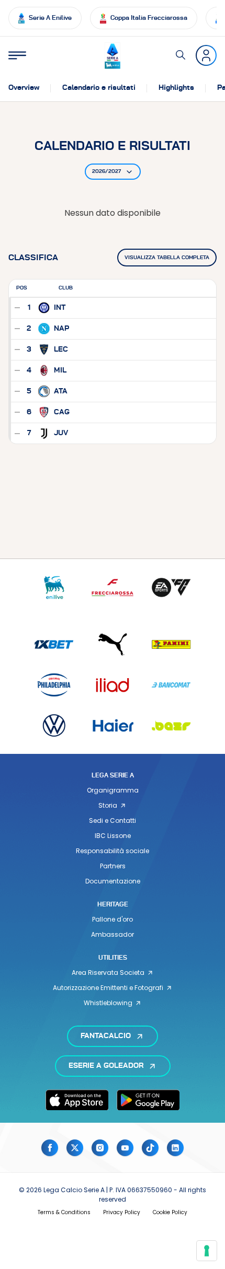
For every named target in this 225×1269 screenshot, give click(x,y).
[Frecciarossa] (112, 587)
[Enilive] (54, 587)
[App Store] (77, 1099)
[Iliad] (112, 684)
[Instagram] (100, 1147)
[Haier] (112, 725)
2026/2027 (106, 171)
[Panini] (171, 644)
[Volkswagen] (54, 725)
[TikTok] (150, 1147)
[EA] (171, 587)
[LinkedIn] (175, 1147)
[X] (74, 1147)
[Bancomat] (171, 684)
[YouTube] (125, 1147)
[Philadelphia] (54, 684)
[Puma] (112, 644)
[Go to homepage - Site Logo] (112, 55)
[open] (17, 55)
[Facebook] (49, 1147)
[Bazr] (171, 725)
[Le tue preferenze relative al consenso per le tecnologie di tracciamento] (207, 1251)
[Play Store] (148, 1099)
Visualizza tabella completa (167, 257)
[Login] (206, 55)
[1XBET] (54, 644)
